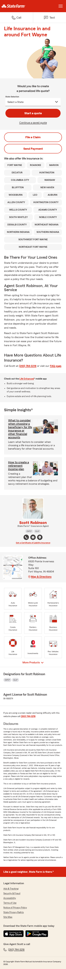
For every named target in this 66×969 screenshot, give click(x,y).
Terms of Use (9, 903)
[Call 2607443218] (26, 537)
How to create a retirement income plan (18, 466)
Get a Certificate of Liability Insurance (33, 543)
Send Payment (33, 148)
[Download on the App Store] (13, 933)
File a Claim (33, 137)
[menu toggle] (61, 6)
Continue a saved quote (33, 122)
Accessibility (9, 898)
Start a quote (33, 113)
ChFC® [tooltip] (29, 531)
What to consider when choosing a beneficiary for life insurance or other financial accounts (20, 429)
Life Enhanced (26, 379)
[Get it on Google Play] (36, 933)
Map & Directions (41, 576)
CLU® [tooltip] (37, 531)
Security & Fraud (11, 893)
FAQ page (55, 366)
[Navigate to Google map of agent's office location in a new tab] (39, 537)
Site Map (7, 917)
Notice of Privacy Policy (15, 907)
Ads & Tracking (10, 889)
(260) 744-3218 (27, 366)
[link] (16, 6)
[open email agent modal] (33, 538)
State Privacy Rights (13, 912)
